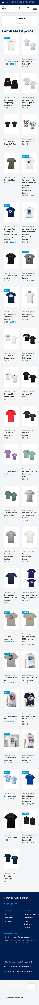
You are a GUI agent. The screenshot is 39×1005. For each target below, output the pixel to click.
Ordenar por (18, 18)
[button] (16, 52)
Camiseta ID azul (10, 796)
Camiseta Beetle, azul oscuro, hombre (10, 316)
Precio (18, 24)
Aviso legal (28, 962)
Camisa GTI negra (10, 837)
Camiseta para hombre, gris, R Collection (28, 102)
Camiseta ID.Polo (28, 141)
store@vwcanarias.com (22, 937)
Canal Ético (28, 971)
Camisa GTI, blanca (11, 61)
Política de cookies (25, 966)
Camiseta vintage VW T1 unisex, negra (28, 718)
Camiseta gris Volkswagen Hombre (9, 556)
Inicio (7, 914)
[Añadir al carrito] (11, 52)
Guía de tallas (28, 918)
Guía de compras (29, 914)
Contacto (27, 927)
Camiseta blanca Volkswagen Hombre (28, 556)
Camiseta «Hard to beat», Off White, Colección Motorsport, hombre (29, 234)
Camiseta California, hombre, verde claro (29, 474)
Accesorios (9, 918)
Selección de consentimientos (13, 971)
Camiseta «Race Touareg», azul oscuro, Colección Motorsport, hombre (10, 234)
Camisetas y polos (9, 59)
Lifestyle (8, 921)
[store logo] (4, 8)
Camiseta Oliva (9, 180)
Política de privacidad (10, 966)
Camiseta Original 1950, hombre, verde (29, 639)
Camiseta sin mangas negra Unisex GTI (9, 102)
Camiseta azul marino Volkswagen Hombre (11, 597)
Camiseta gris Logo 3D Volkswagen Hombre (29, 515)
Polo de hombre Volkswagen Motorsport (28, 798)
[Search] (32, 986)
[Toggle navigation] (35, 8)
